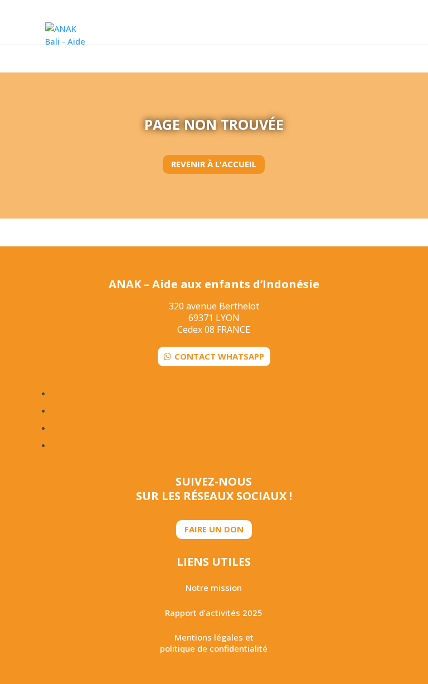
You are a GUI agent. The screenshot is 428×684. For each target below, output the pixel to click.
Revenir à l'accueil (213, 163)
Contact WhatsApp (219, 356)
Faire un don (214, 529)
